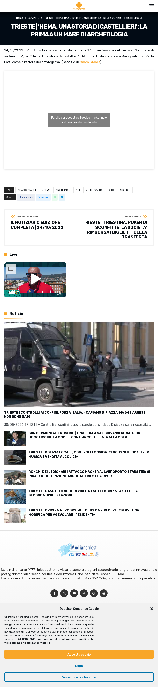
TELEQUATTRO (95, 190)
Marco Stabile (90, 62)
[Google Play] (94, 593)
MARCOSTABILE (28, 190)
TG (112, 190)
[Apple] (104, 593)
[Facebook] (54, 593)
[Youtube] (74, 593)
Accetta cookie (79, 654)
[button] (152, 609)
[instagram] (84, 593)
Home (19, 18)
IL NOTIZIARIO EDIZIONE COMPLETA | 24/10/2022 (37, 222)
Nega (79, 666)
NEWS (47, 190)
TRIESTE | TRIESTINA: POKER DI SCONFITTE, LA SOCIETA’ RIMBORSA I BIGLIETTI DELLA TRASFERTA (114, 227)
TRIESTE (125, 190)
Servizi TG (34, 18)
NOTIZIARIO (63, 190)
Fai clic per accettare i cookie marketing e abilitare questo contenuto (79, 120)
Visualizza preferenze (79, 677)
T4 (78, 190)
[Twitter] (64, 593)
